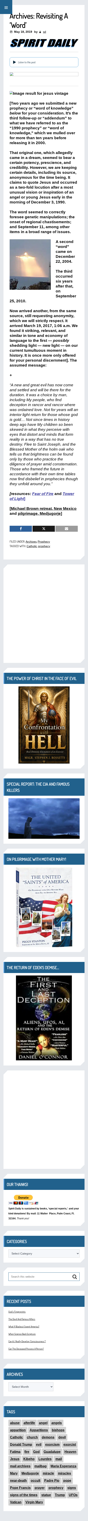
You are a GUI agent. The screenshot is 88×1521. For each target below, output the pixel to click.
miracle (48, 1473)
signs (71, 1487)
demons (48, 1437)
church (32, 1437)
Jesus (14, 1459)
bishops (58, 1430)
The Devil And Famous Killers (21, 1319)
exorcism (52, 1444)
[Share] (21, 529)
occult (35, 1480)
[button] (6, 7)
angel (43, 1423)
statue (46, 1495)
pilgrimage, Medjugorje (39, 513)
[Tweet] (44, 529)
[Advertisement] (44, 613)
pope (67, 1480)
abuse (15, 1423)
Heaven (70, 1451)
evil (38, 1444)
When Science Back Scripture (22, 1333)
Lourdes (45, 1459)
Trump (60, 1495)
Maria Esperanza (63, 1466)
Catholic (32, 546)
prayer (40, 1487)
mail (58, 1459)
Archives (31, 541)
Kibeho (29, 1459)
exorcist (69, 1444)
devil (62, 1437)
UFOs (73, 1495)
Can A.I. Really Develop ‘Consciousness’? (27, 1341)
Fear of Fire (42, 494)
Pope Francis (20, 1487)
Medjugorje (30, 1473)
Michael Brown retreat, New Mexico (44, 508)
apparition (18, 1430)
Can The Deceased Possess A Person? (26, 1348)
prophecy (44, 546)
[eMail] (66, 529)
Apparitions (39, 1430)
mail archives (20, 1466)
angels (56, 1423)
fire (26, 1451)
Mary (14, 1473)
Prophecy (44, 541)
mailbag (40, 1466)
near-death (18, 1480)
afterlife (29, 1423)
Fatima (15, 1451)
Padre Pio (51, 1480)
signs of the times (23, 1495)
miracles (64, 1473)
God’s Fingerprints (17, 1311)
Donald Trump (21, 1444)
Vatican (15, 1502)
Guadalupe (52, 1451)
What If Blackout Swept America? (23, 1326)
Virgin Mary (34, 1502)
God (36, 1451)
